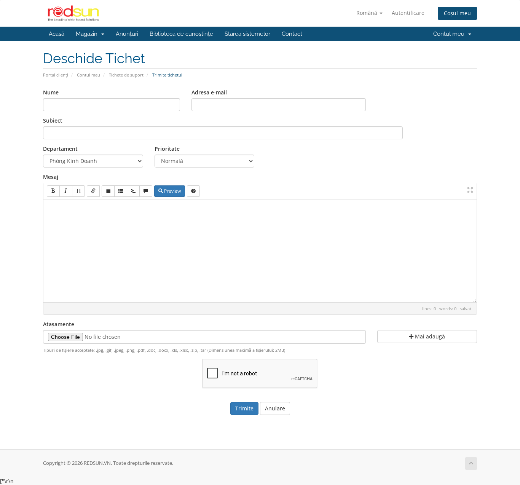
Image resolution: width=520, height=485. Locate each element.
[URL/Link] (93, 191)
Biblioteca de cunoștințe (181, 33)
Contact (292, 33)
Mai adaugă (429, 336)
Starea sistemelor (247, 33)
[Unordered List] (108, 191)
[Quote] (145, 191)
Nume (51, 92)
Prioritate (167, 148)
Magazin (88, 33)
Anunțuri (127, 33)
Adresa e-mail (209, 92)
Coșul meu (457, 13)
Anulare (275, 408)
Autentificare (408, 12)
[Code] (133, 191)
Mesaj (50, 176)
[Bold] (53, 191)
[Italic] (65, 191)
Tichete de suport (126, 75)
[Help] (193, 191)
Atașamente (58, 324)
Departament (60, 148)
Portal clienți (55, 75)
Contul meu (450, 33)
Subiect (52, 120)
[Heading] (78, 191)
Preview (172, 191)
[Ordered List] (120, 191)
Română (367, 12)
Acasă (56, 33)
